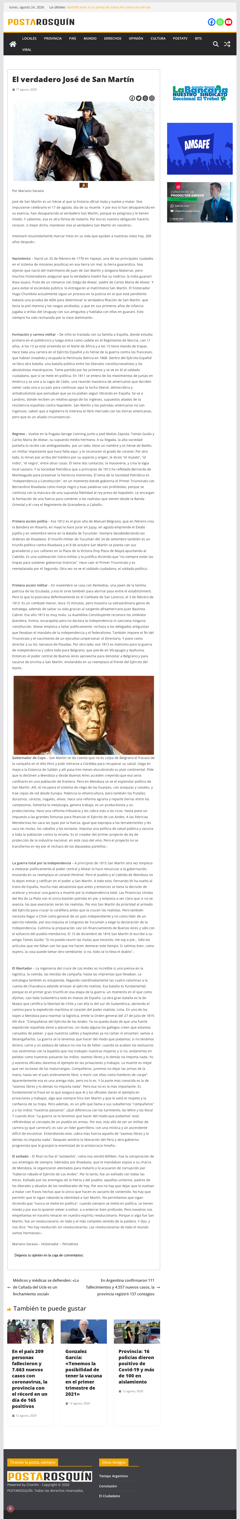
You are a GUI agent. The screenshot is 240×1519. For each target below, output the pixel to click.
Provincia (53, 38)
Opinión (136, 38)
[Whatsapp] (220, 22)
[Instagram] (152, 98)
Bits (198, 38)
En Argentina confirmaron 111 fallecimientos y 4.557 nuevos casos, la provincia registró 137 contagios (120, 1287)
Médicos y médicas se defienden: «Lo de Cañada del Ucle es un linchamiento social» (46, 1287)
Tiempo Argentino (113, 1476)
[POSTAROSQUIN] (49, 1474)
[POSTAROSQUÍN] (13, 44)
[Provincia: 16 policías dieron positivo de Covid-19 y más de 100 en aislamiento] (137, 1322)
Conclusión (108, 1486)
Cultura (158, 38)
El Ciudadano (109, 1496)
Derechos (112, 38)
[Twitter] (139, 98)
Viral (26, 49)
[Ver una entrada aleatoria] (227, 44)
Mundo (90, 38)
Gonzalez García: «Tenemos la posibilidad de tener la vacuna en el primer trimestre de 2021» (83, 1372)
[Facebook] (211, 22)
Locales (29, 38)
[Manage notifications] (10, 1508)
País (72, 38)
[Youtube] (228, 22)
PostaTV (180, 38)
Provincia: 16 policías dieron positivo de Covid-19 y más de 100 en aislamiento (136, 1366)
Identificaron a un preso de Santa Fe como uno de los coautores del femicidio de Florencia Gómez (108, 9)
